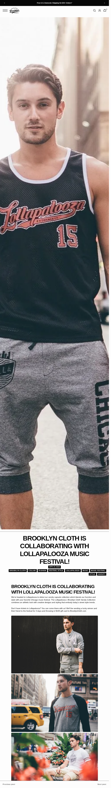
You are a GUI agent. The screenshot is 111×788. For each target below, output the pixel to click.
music (85, 571)
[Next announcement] (104, 3)
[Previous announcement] (4, 3)
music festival (98, 571)
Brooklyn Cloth (18, 571)
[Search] (94, 10)
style (92, 574)
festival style (56, 571)
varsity (101, 574)
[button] (6, 10)
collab (32, 571)
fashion (42, 571)
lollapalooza (73, 571)
